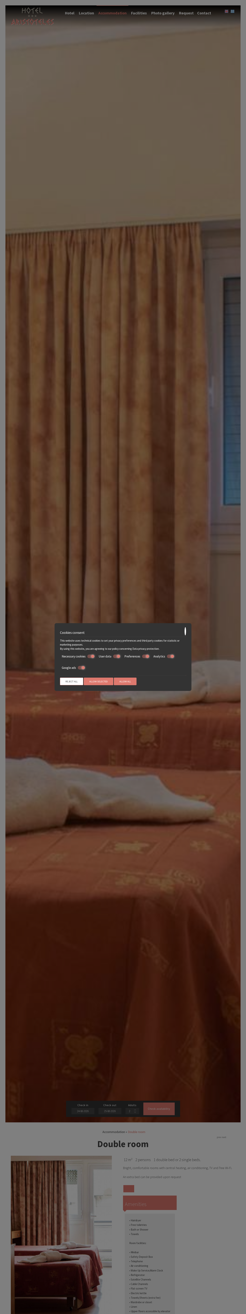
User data (105, 656)
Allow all (125, 681)
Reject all (72, 681)
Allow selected (98, 681)
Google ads (69, 668)
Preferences (132, 656)
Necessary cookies (74, 656)
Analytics (159, 656)
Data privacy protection (145, 648)
